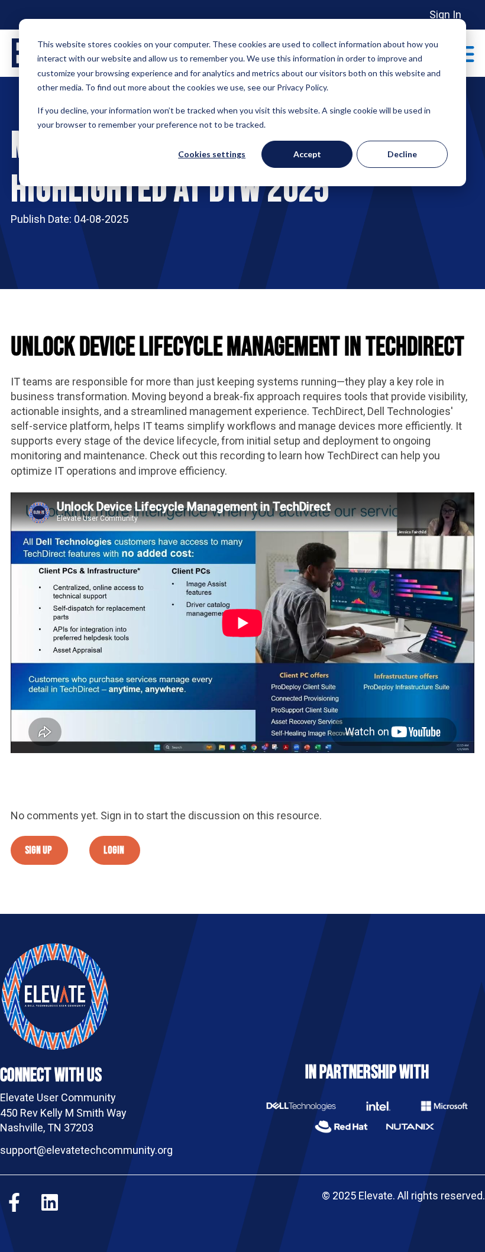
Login (114, 850)
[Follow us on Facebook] (14, 1202)
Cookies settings (211, 154)
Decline (402, 154)
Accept (307, 154)
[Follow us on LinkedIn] (49, 1202)
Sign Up (38, 850)
